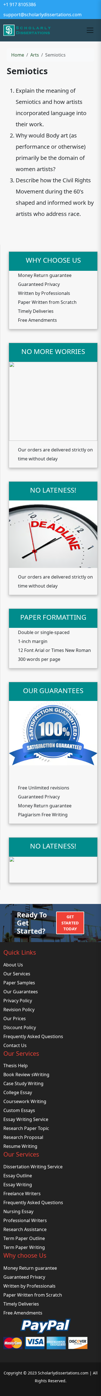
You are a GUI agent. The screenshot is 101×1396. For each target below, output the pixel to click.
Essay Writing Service (25, 1119)
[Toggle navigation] (90, 30)
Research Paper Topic (26, 1128)
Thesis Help (15, 1065)
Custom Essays (19, 1110)
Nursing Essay (18, 1211)
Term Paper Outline (24, 1238)
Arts (34, 55)
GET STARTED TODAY (70, 922)
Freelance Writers (22, 1193)
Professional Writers (25, 1220)
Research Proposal (23, 1137)
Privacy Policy (17, 1001)
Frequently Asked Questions (33, 1036)
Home (17, 55)
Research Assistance (25, 1229)
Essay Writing (17, 1184)
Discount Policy (19, 1027)
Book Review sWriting (26, 1074)
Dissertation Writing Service (33, 1167)
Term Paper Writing (24, 1247)
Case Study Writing (23, 1083)
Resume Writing (20, 1146)
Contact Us (15, 1045)
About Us (13, 965)
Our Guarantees (20, 992)
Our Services (16, 974)
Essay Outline (17, 1176)
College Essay (17, 1092)
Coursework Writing (24, 1101)
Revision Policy (19, 1009)
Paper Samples (19, 983)
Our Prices (14, 1018)
